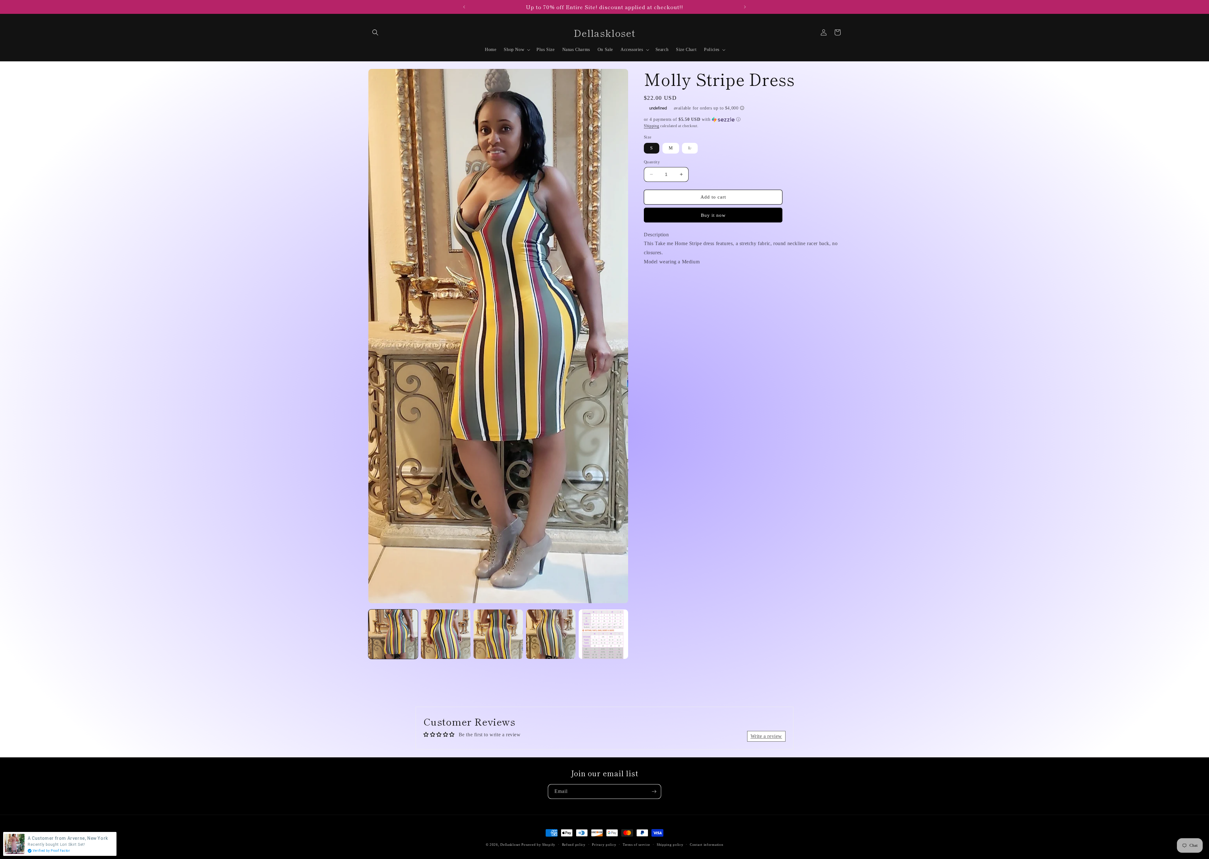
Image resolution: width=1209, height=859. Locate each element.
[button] (375, 32)
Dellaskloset (510, 844)
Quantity (652, 162)
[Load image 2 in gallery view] (445, 634)
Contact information (706, 844)
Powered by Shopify (538, 844)
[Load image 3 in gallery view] (498, 634)
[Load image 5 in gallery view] (603, 634)
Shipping (651, 126)
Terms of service (636, 844)
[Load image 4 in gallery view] (551, 634)
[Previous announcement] (464, 7)
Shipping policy (670, 844)
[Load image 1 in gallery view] (393, 634)
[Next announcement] (745, 7)
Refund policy (574, 844)
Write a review (766, 736)
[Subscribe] (654, 791)
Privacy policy (604, 844)
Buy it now (713, 215)
